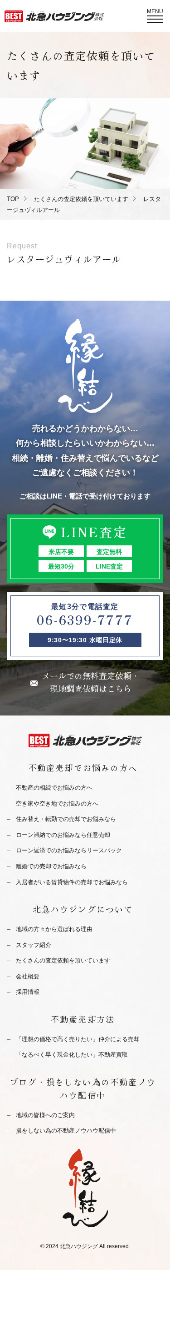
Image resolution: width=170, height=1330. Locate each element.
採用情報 (27, 991)
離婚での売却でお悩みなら (51, 866)
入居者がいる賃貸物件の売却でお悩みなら (72, 882)
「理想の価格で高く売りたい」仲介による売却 (78, 1039)
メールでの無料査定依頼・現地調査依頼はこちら (91, 682)
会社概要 (27, 976)
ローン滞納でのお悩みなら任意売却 (63, 834)
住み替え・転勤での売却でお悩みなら (66, 819)
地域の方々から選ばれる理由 (54, 929)
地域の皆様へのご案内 (45, 1115)
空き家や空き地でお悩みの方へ (57, 803)
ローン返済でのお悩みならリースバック (69, 850)
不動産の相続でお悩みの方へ (54, 787)
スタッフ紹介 (33, 945)
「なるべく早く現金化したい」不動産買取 (72, 1054)
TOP (13, 199)
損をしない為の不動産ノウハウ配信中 (66, 1130)
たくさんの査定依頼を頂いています (81, 199)
